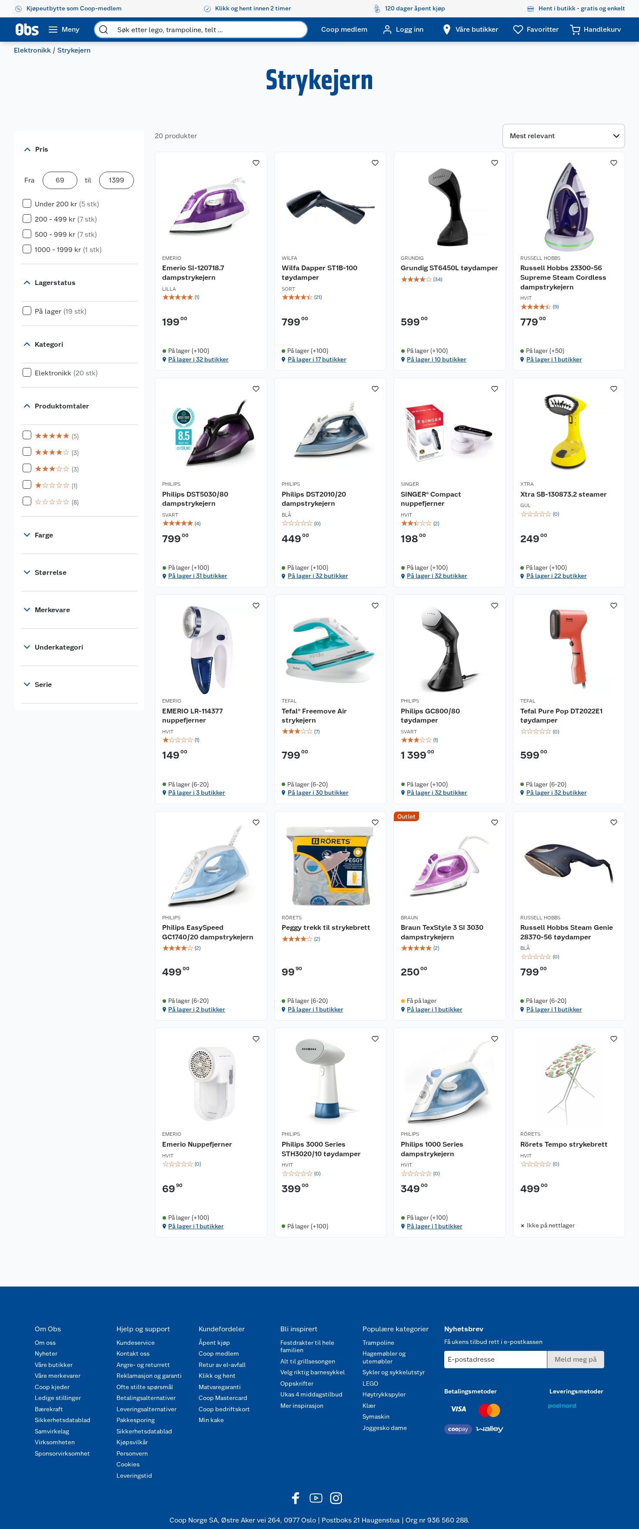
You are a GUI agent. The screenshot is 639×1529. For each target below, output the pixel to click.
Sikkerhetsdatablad (62, 1419)
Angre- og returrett (143, 1364)
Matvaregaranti (220, 1386)
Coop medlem (219, 1353)
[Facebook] (296, 1498)
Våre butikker (54, 1364)
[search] (103, 29)
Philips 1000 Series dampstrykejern (432, 1149)
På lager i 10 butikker (436, 359)
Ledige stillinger (58, 1397)
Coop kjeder (52, 1386)
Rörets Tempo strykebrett (564, 1144)
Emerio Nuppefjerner (197, 1144)
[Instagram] (336, 1498)
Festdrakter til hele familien (307, 1346)
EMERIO (171, 258)
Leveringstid (134, 1475)
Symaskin (376, 1416)
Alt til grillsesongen (307, 1361)
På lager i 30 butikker (318, 792)
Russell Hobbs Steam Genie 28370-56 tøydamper (566, 932)
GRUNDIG (412, 258)
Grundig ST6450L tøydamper (449, 268)
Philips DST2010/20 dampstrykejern (314, 499)
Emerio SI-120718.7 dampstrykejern (193, 273)
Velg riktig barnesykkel (312, 1372)
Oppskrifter (296, 1383)
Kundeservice (135, 1342)
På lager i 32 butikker (198, 359)
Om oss (45, 1342)
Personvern (132, 1453)
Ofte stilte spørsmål (144, 1386)
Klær (369, 1405)
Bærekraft (49, 1409)
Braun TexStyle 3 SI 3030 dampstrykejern (442, 932)
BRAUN (409, 918)
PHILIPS (171, 484)
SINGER (410, 484)
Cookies (128, 1464)
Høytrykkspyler (384, 1394)
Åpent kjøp (214, 1342)
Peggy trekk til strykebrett (326, 927)
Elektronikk (32, 50)
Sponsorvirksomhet (62, 1453)
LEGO (370, 1383)
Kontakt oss (133, 1353)
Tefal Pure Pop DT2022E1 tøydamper (561, 716)
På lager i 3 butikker (196, 792)
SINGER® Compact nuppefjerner (431, 499)
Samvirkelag (52, 1431)
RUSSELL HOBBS (540, 258)
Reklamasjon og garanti (149, 1375)
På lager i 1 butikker (554, 359)
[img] (211, 297)
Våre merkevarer (57, 1375)
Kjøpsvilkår (132, 1442)
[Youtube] (316, 1498)
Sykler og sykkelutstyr (394, 1372)
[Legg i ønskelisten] (256, 163)
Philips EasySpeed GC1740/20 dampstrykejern (207, 932)
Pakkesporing (135, 1419)
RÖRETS (292, 918)
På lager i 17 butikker (317, 359)
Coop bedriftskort (224, 1409)
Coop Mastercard (223, 1397)
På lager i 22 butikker (556, 575)
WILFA (289, 258)
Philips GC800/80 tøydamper (430, 716)
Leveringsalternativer (146, 1409)
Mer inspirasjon (301, 1405)
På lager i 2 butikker (196, 1009)
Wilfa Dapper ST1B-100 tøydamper (319, 273)
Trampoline (378, 1342)
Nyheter (46, 1353)
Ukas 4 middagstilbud (311, 1394)
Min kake (211, 1419)
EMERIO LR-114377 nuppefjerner (192, 716)
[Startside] (27, 29)
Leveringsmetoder (576, 1391)
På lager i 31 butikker (197, 575)
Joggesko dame (385, 1427)
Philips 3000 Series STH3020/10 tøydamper (321, 1149)
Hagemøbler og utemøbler (384, 1357)
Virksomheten (55, 1442)
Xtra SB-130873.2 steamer (563, 494)
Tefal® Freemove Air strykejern (314, 716)
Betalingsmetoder (470, 1391)
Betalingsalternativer (146, 1397)
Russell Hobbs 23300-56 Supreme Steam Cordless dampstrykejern (563, 277)
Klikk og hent (217, 1375)
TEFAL (289, 701)
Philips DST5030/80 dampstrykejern (195, 499)
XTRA (527, 484)
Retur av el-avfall (222, 1364)
